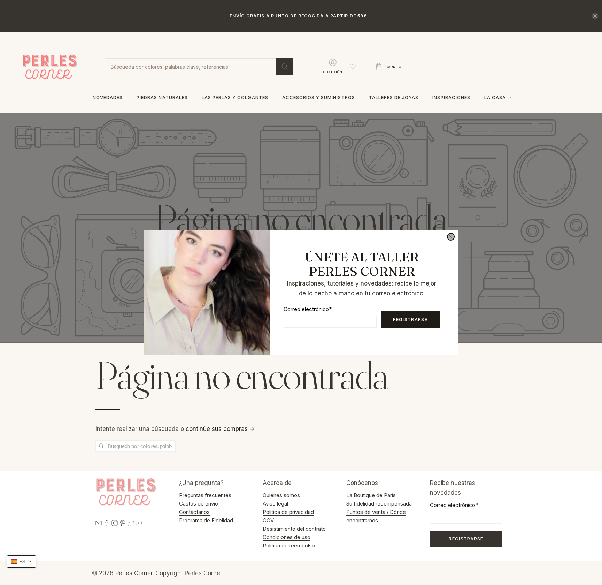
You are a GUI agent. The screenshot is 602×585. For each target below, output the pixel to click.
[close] (450, 236)
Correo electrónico (308, 309)
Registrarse (410, 319)
